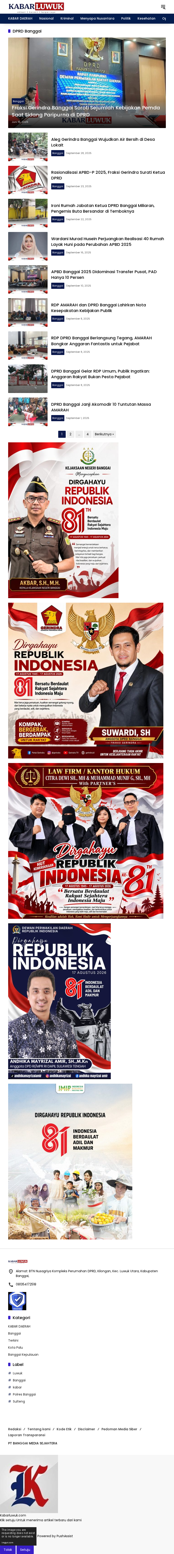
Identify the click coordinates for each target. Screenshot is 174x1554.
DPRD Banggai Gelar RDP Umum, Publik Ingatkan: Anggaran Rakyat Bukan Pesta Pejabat (100, 374)
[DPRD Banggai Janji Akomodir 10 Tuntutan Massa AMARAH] (28, 412)
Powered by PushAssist (55, 1536)
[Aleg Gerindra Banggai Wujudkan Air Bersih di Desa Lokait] (28, 147)
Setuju (25, 1549)
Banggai (18, 101)
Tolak (8, 1549)
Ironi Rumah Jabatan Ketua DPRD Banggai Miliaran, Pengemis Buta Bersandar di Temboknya (103, 208)
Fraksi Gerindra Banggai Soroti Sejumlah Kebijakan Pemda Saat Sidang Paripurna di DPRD (86, 111)
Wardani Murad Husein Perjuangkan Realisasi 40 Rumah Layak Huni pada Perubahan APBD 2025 (107, 241)
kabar (17, 1387)
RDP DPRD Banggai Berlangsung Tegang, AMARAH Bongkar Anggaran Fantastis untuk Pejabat (101, 340)
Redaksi (14, 1429)
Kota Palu (15, 1347)
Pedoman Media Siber (119, 1429)
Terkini (13, 1340)
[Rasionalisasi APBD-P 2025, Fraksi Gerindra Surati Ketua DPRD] (28, 180)
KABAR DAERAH (19, 1326)
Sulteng (19, 1401)
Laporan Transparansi (26, 1435)
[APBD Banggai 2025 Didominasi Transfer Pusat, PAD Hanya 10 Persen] (28, 279)
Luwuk (17, 1373)
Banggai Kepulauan (23, 1354)
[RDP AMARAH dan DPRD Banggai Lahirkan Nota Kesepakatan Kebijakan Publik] (28, 312)
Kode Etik (64, 1429)
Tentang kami (38, 1429)
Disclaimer (86, 1429)
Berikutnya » (104, 434)
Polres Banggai (24, 1394)
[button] (163, 7)
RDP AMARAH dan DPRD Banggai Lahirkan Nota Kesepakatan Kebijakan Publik (98, 307)
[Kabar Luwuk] (36, 6)
